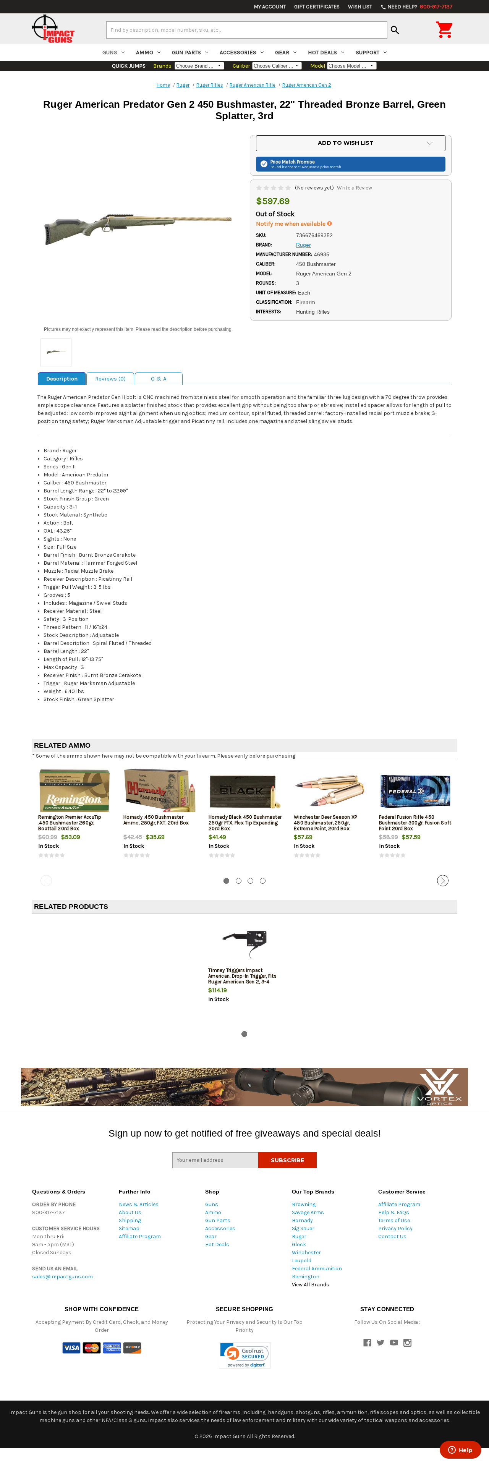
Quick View (75, 791)
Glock (299, 1244)
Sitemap (129, 1228)
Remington (305, 1276)
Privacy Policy (395, 1228)
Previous (46, 880)
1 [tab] (226, 881)
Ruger (299, 1236)
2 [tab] (238, 881)
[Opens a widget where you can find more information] (460, 1450)
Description (62, 378)
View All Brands (310, 1284)
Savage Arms (308, 1212)
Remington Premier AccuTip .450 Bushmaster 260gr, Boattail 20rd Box (69, 822)
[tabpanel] (74, 819)
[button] (244, 1355)
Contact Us (392, 1236)
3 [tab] (250, 881)
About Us (130, 1212)
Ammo (144, 52)
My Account (270, 6)
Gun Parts (186, 52)
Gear (282, 52)
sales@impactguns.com (62, 1276)
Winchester (306, 1252)
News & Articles (139, 1204)
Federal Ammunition (317, 1268)
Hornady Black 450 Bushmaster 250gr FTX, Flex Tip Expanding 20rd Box (245, 822)
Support (367, 52)
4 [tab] (263, 881)
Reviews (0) (110, 378)
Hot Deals (322, 52)
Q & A (159, 378)
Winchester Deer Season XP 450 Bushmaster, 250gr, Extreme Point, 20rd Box (325, 822)
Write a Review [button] (354, 188)
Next (443, 880)
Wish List (360, 6)
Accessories (238, 52)
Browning (304, 1204)
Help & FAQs (393, 1212)
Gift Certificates (317, 6)
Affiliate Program (140, 1236)
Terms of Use (394, 1220)
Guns (109, 52)
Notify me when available (291, 223)
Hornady (302, 1220)
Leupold (301, 1260)
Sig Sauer (303, 1228)
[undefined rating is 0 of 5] (274, 188)
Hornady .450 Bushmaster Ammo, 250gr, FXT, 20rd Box (156, 820)
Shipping (130, 1220)
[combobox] (246, 29)
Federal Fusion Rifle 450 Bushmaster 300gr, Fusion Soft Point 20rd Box (415, 822)
